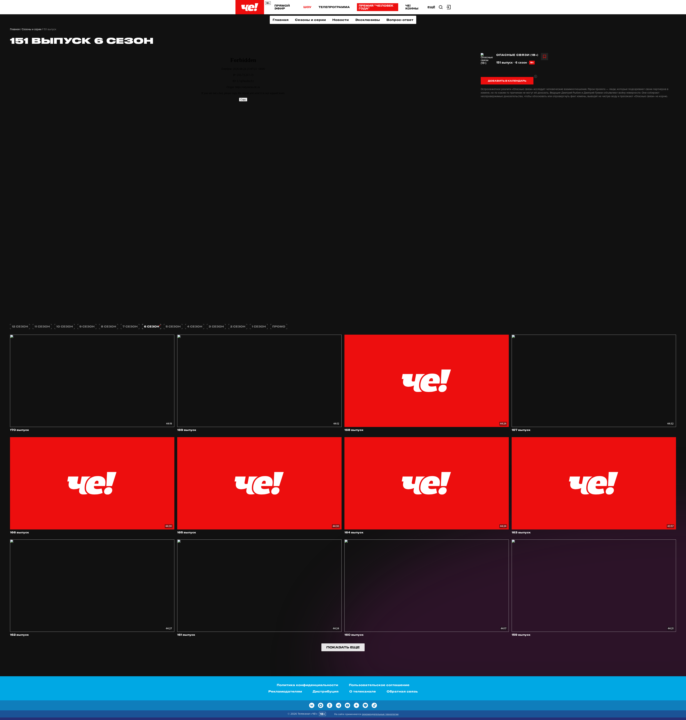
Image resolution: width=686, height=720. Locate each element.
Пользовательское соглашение (379, 685)
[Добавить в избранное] (544, 56)
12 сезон (20, 326)
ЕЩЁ (431, 7)
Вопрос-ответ (399, 19)
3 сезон (216, 326)
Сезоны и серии (310, 19)
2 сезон (237, 326)
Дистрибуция (326, 691)
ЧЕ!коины (411, 7)
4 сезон (194, 326)
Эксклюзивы (367, 19)
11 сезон (42, 326)
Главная (281, 19)
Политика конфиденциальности (307, 685)
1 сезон (259, 326)
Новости (340, 19)
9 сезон (87, 326)
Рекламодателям (285, 691)
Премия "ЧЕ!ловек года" (376, 7)
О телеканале (362, 691)
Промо (278, 326)
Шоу (307, 7)
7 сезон (130, 326)
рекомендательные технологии (380, 714)
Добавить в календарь (507, 80)
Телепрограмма (334, 7)
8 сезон (108, 326)
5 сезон (173, 326)
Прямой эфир (282, 7)
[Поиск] (441, 6)
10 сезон (64, 326)
